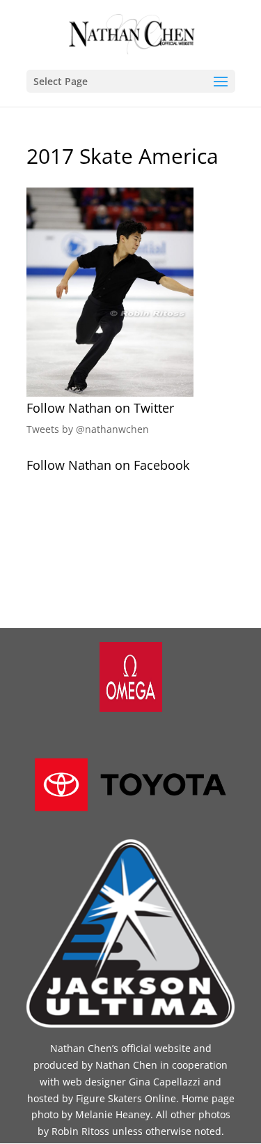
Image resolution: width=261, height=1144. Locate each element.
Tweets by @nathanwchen (87, 429)
